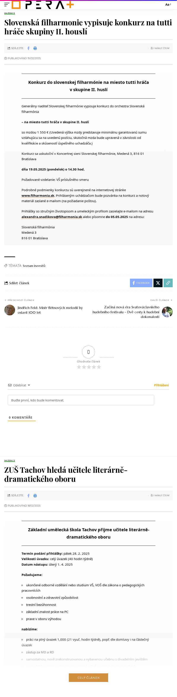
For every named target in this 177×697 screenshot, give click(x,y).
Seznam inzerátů (34, 266)
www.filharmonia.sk (38, 195)
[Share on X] (158, 283)
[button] (8, 4)
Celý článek (88, 677)
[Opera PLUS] (43, 4)
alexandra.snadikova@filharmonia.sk (52, 217)
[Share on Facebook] (28, 48)
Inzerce (9, 13)
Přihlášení (161, 385)
